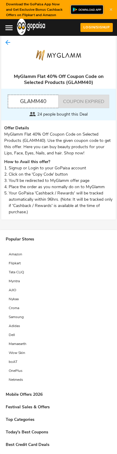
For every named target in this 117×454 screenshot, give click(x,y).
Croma (14, 308)
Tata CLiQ (16, 272)
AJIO (12, 290)
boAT (13, 361)
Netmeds (16, 379)
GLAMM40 (33, 101)
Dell (12, 334)
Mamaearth (17, 343)
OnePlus (15, 370)
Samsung (16, 317)
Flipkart (15, 263)
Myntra (14, 281)
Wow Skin (17, 352)
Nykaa (14, 299)
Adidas (14, 325)
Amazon (15, 254)
